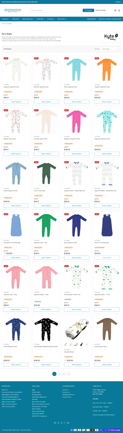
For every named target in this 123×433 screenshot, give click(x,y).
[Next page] (69, 374)
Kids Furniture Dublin (8, 406)
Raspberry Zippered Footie (72, 139)
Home (3, 23)
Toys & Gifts (61, 19)
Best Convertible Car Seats (40, 404)
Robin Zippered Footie (70, 87)
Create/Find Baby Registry (10, 397)
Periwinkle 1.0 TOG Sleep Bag (12, 242)
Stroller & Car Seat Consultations (110, 19)
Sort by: (97, 49)
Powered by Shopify (25, 430)
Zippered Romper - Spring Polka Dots (105, 190)
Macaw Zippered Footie (10, 190)
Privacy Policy (66, 397)
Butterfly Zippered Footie (41, 87)
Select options (16, 102)
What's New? (36, 392)
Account (65, 390)
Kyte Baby (9, 23)
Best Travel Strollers (38, 411)
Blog (33, 390)
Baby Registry (91, 19)
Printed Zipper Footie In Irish (72, 294)
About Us (5, 390)
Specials (34, 399)
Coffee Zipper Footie (101, 346)
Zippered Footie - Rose (10, 294)
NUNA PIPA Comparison (39, 416)
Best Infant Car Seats (39, 402)
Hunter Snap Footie (39, 190)
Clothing (50, 19)
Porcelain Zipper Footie (40, 139)
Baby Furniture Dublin (8, 402)
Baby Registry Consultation (10, 394)
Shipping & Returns (68, 394)
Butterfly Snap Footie (10, 139)
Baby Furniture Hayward (9, 404)
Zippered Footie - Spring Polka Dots (74, 190)
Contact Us (66, 392)
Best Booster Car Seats (39, 406)
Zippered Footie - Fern (40, 242)
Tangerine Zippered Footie (102, 87)
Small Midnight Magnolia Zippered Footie (46, 346)
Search (89, 10)
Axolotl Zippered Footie (10, 346)
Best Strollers (36, 409)
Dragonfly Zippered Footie (11, 87)
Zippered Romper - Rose (41, 294)
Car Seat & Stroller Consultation (12, 392)
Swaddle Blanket (69, 352)
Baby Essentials (28, 19)
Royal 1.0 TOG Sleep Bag (102, 242)
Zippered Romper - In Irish (102, 294)
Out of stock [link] (107, 258)
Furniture (40, 19)
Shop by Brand (36, 394)
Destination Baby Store (39, 397)
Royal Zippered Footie (70, 242)
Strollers (15, 19)
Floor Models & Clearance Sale (11, 399)
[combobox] (62, 10)
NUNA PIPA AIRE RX (38, 414)
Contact (118, 2)
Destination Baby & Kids (12, 430)
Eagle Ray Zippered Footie (102, 139)
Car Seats (5, 19)
